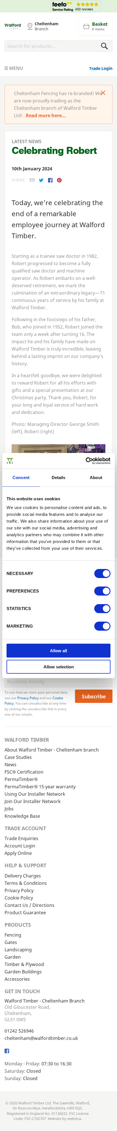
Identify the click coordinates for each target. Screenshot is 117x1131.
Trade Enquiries (21, 838)
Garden (13, 957)
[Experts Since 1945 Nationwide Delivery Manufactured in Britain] (58, 6)
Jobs (9, 809)
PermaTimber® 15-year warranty (40, 787)
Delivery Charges (23, 876)
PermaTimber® (21, 779)
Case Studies (18, 757)
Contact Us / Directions (30, 905)
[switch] (102, 591)
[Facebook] (50, 180)
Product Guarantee (25, 912)
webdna (74, 1118)
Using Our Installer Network (35, 794)
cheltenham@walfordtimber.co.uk (41, 1038)
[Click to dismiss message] (103, 93)
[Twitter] (41, 180)
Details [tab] (59, 477)
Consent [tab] (21, 477)
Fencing (13, 935)
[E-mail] (32, 180)
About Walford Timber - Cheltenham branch (52, 750)
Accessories (17, 979)
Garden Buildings (23, 972)
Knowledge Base (22, 816)
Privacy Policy (28, 698)
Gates (11, 942)
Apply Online (18, 853)
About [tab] (96, 477)
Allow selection (58, 666)
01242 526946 (19, 1031)
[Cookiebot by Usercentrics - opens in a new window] (85, 460)
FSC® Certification (24, 772)
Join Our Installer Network (33, 801)
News (10, 764)
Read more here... (46, 115)
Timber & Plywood (24, 964)
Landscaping (18, 950)
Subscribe (94, 696)
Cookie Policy (19, 898)
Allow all (58, 650)
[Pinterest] (59, 180)
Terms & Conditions (26, 883)
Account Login (20, 846)
